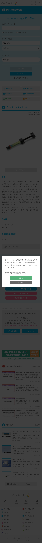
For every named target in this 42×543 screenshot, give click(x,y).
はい (21, 278)
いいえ (21, 282)
